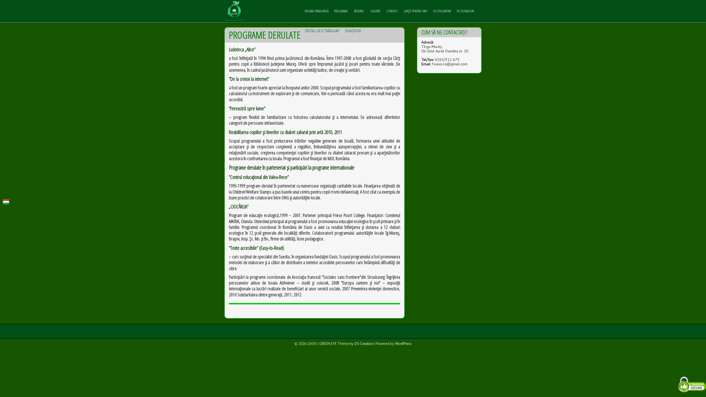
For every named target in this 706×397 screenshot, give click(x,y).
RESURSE (359, 11)
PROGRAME (341, 11)
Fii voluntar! (442, 11)
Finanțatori (353, 30)
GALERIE (375, 11)
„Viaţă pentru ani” (415, 11)
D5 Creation (364, 343)
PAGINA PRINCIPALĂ (316, 11)
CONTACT (392, 11)
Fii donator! (465, 11)
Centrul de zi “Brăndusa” (322, 30)
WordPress (403, 343)
